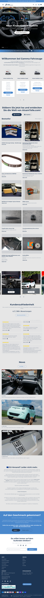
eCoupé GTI (22, 86)
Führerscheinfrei (5, 562)
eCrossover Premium (37, 85)
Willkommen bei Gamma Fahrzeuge (22, 1)
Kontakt (15, 530)
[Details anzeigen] (22, 28)
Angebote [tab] (28, 114)
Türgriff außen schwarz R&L (8, 228)
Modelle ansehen (25, 530)
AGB (21, 596)
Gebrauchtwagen (5, 560)
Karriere (24, 560)
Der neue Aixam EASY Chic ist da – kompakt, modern (13, 427)
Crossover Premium (37, 83)
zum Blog (21, 366)
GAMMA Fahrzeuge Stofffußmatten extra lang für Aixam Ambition (11, 256)
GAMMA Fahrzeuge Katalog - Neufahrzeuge (11, 142)
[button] (33, 4)
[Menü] (3, 4)
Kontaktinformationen (37, 595)
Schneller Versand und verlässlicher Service (31, 50)
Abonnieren (31, 549)
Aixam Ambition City (8, 78)
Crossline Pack (37, 82)
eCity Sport (8, 88)
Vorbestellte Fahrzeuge (8, 95)
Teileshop (4, 567)
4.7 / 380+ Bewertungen (22, 311)
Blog (24, 559)
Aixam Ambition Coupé (22, 78)
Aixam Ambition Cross (37, 78)
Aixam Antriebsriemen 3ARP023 (9, 173)
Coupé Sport (22, 82)
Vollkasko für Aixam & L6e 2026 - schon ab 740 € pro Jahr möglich (16, 458)
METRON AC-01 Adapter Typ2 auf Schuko (11, 201)
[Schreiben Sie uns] (41, 4)
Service (24, 562)
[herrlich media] (11, 595)
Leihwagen (4, 563)
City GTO (8, 85)
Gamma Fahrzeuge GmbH (5, 596)
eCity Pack (8, 86)
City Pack (8, 82)
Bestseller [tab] (17, 114)
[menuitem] (8, 82)
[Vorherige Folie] (36, 47)
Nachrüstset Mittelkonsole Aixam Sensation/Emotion (30, 143)
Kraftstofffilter (26, 255)
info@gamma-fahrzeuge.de (9, 572)
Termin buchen (5, 565)
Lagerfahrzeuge (8, 92)
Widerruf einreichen (27, 584)
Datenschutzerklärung (28, 595)
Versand (23, 596)
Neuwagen (4, 559)
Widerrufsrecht (16, 596)
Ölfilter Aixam (26, 201)
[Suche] (33, 4)
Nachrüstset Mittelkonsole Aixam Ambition (32, 173)
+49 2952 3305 (6, 574)
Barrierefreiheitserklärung (18, 595)
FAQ (23, 563)
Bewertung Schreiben (21, 315)
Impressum (28, 596)
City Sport (8, 83)
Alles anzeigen (38, 118)
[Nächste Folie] (41, 47)
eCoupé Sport (23, 85)
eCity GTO (8, 89)
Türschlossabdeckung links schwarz (31, 228)
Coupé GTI (23, 83)
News (3, 568)
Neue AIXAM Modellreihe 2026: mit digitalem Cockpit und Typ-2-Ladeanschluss (18, 397)
